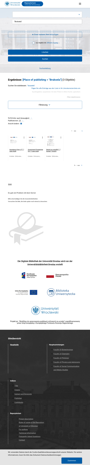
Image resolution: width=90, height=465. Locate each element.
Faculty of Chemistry (61, 354)
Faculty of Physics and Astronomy (66, 362)
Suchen (45, 59)
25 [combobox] (20, 121)
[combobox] (47, 14)
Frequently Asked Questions (29, 436)
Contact (22, 440)
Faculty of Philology (61, 358)
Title (16, 386)
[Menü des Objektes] (24, 137)
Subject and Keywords (23, 394)
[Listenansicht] (21, 123)
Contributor (18, 402)
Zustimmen (72, 461)
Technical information (27, 433)
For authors (23, 429)
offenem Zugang (52, 43)
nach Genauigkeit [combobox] (23, 118)
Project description (26, 419)
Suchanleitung (45, 68)
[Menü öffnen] (80, 4)
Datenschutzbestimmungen (51, 455)
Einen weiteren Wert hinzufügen (46, 34)
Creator (17, 390)
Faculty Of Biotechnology (63, 350)
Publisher (18, 398)
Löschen (45, 52)
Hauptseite (14, 345)
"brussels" (31, 86)
